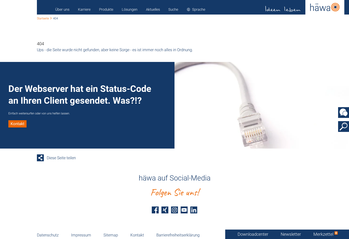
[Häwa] (305, 7)
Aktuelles (153, 9)
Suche (173, 9)
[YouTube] (184, 209)
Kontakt (137, 235)
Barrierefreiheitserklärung (178, 235)
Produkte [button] (106, 9)
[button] (196, 9)
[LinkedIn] (193, 209)
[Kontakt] (343, 112)
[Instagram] (174, 209)
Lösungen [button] (129, 9)
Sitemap (110, 235)
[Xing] (164, 209)
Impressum (81, 235)
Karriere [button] (84, 9)
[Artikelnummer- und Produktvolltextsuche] (343, 126)
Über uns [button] (62, 9)
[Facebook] (155, 209)
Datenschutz (48, 235)
